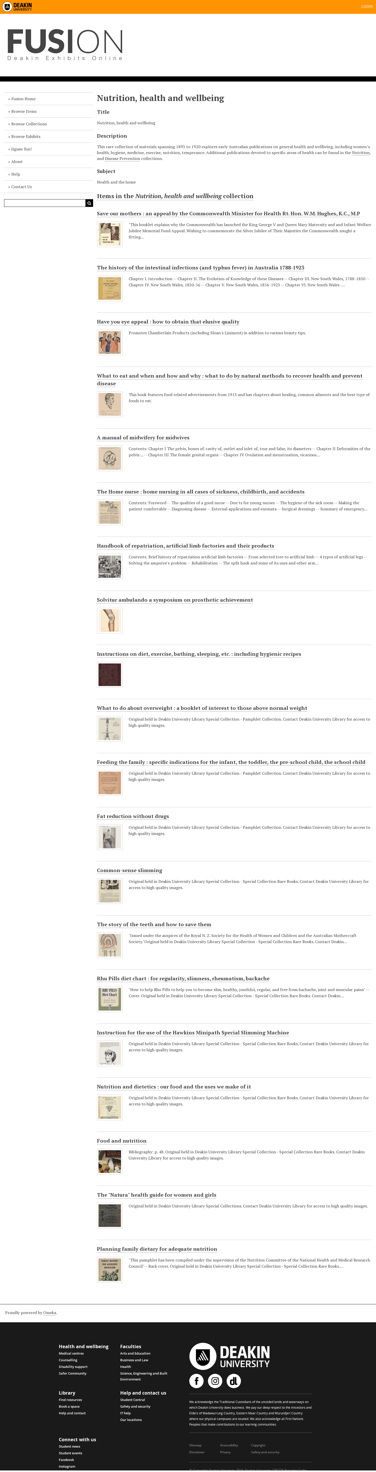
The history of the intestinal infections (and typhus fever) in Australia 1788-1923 (200, 267)
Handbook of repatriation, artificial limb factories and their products (185, 545)
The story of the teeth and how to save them (154, 924)
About (17, 161)
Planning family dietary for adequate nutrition (157, 1248)
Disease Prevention (122, 158)
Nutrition (361, 152)
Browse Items (24, 111)
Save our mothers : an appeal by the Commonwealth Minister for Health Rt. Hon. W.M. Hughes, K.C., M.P (228, 213)
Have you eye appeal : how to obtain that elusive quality (168, 321)
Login (367, 6)
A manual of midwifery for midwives (143, 437)
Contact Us (21, 186)
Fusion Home (23, 99)
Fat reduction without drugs (133, 816)
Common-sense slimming (129, 870)
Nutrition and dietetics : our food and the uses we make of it (174, 1086)
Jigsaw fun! (21, 149)
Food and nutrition (122, 1140)
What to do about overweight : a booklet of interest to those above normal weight (202, 707)
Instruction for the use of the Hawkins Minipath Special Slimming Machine (193, 1032)
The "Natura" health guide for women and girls (156, 1194)
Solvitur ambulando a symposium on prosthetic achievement (175, 599)
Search (89, 203)
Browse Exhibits (25, 136)
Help (15, 174)
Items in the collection (175, 196)
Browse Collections (29, 124)
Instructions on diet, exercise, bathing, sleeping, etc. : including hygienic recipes (199, 653)
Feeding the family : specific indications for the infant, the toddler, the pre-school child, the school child (231, 762)
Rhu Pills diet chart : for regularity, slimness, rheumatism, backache (183, 978)
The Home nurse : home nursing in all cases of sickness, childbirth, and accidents (201, 491)
